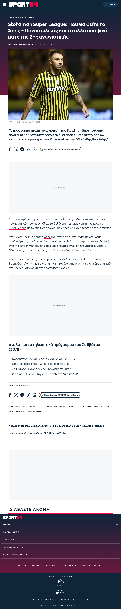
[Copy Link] (28, 149)
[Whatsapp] (35, 149)
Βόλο (89, 250)
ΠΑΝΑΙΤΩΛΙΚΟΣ (76, 407)
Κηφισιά (60, 263)
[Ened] (60, 592)
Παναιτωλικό (42, 241)
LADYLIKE (77, 599)
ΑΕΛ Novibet (104, 259)
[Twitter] (16, 149)
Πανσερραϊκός (46, 259)
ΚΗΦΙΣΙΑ (20, 411)
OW (87, 599)
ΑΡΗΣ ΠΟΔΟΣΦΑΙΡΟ (56, 407)
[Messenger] (22, 149)
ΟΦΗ (84, 259)
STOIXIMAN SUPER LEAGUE (22, 407)
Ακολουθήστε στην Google (24, 426)
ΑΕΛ (11, 411)
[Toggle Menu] (4, 4)
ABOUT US (37, 565)
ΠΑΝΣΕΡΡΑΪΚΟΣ (94, 407)
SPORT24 (37, 599)
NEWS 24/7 (51, 599)
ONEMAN (64, 599)
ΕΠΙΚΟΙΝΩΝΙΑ (53, 565)
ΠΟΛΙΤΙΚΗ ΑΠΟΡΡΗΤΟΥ (93, 565)
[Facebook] (10, 149)
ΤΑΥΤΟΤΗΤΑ (22, 565)
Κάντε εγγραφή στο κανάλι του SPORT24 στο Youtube (38, 433)
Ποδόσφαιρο (34, 411)
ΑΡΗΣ (41, 407)
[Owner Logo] (60, 582)
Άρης (47, 237)
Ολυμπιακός (16, 250)
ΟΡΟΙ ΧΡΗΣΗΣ (70, 565)
